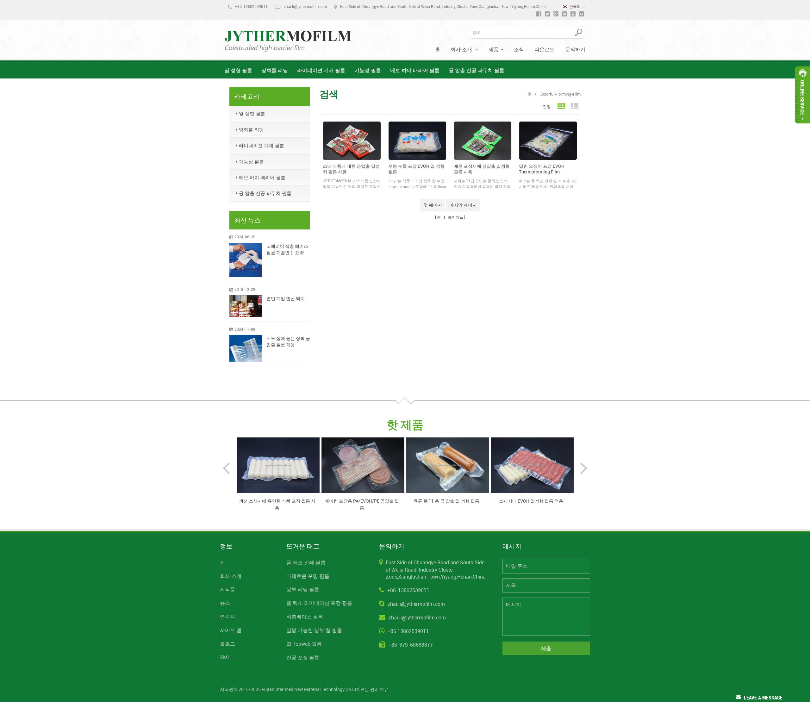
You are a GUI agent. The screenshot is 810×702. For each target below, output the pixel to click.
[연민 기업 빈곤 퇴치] (245, 306)
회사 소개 (462, 49)
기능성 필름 (367, 70)
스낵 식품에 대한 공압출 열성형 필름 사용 (351, 169)
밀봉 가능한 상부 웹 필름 (314, 630)
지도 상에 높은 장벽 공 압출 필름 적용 (288, 341)
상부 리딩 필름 (302, 589)
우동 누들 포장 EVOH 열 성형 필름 (416, 169)
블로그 (227, 643)
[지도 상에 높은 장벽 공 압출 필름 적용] (245, 348)
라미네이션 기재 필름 (321, 70)
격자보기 (561, 106)
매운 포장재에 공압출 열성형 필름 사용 (482, 169)
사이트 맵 (230, 630)
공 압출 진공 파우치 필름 (476, 70)
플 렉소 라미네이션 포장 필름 (319, 602)
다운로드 (544, 49)
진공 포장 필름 (302, 657)
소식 (519, 49)
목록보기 (574, 106)
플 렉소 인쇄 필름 (306, 562)
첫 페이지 (432, 205)
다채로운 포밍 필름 (307, 576)
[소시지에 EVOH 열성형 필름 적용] (532, 464)
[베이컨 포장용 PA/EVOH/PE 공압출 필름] (362, 464)
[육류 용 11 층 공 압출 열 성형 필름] (447, 464)
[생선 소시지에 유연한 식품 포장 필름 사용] (278, 464)
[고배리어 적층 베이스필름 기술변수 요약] (245, 260)
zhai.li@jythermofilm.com (305, 6)
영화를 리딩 (274, 70)
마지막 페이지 (463, 205)
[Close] (802, 126)
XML (225, 657)
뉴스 (225, 602)
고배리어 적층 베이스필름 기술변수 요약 (287, 249)
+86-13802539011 (251, 6)
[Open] (802, 94)
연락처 (227, 616)
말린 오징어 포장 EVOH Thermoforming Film (541, 169)
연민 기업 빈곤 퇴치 (285, 298)
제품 (494, 49)
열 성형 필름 (238, 70)
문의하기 (575, 49)
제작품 (227, 589)
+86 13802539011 (408, 631)
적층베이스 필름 (304, 616)
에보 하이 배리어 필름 (414, 70)
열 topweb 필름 (304, 643)
